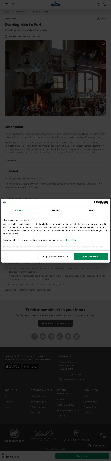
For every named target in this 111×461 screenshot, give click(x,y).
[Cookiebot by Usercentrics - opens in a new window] (96, 203)
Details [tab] (55, 210)
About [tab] (92, 210)
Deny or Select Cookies (53, 256)
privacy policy (16, 247)
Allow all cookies (90, 256)
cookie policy (69, 240)
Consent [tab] (19, 210)
